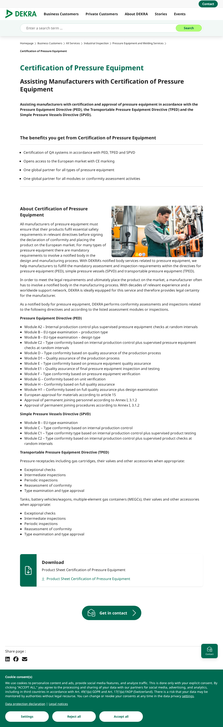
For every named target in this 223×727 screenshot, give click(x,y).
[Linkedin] (7, 659)
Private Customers (102, 14)
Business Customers (61, 14)
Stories (161, 14)
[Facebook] (16, 659)
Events (180, 14)
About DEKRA (136, 14)
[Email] (24, 659)
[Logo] (22, 14)
